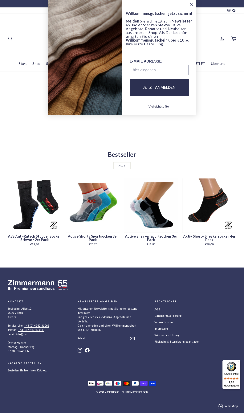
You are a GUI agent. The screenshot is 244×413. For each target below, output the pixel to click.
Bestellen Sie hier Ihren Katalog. (27, 370)
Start (23, 63)
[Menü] (238, 362)
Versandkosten (163, 322)
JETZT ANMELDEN (159, 87)
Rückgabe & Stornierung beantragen (176, 341)
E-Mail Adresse (146, 61)
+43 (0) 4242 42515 (31, 329)
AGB (157, 309)
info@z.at (22, 334)
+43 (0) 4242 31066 (36, 325)
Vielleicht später (159, 106)
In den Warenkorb (34, 228)
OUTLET (198, 63)
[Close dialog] (192, 5)
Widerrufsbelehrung (166, 335)
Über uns (218, 63)
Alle (122, 165)
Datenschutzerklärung (168, 315)
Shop (36, 63)
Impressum (161, 328)
